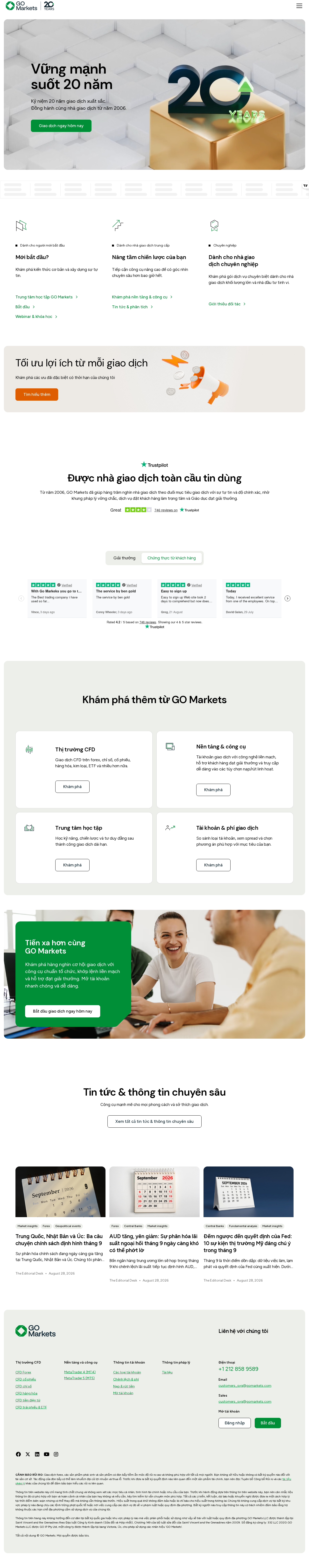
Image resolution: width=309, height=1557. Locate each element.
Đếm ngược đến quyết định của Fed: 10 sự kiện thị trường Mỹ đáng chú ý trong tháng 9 (248, 1243)
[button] (298, 6)
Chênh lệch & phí (126, 1379)
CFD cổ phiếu (25, 1379)
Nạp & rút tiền (124, 1386)
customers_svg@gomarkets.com (244, 1386)
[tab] (124, 558)
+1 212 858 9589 (238, 1369)
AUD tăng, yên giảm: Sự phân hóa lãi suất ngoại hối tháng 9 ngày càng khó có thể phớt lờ (154, 1243)
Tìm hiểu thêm (36, 394)
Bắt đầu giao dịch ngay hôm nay (62, 1011)
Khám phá (72, 786)
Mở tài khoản (123, 1393)
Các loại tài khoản (127, 1372)
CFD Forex (23, 1372)
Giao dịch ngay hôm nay (61, 125)
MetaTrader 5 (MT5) (79, 1378)
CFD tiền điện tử (27, 1400)
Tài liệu (167, 1372)
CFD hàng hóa (26, 1393)
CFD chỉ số (23, 1386)
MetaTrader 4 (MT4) (80, 1372)
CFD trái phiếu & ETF (31, 1407)
